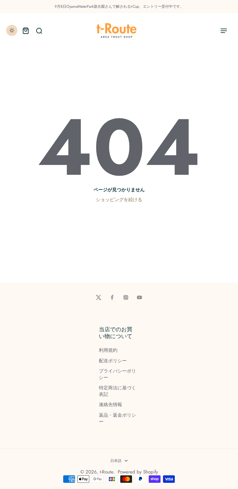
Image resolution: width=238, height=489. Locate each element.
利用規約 (108, 350)
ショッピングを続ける (119, 199)
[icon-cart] (25, 30)
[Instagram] (126, 297)
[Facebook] (112, 297)
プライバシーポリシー (117, 374)
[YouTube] (139, 297)
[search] (39, 30)
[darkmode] (11, 30)
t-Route (106, 472)
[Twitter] (98, 297)
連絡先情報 (110, 404)
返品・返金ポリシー (117, 418)
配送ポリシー (113, 361)
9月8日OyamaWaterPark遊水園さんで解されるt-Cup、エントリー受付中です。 (119, 6)
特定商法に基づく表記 (117, 391)
